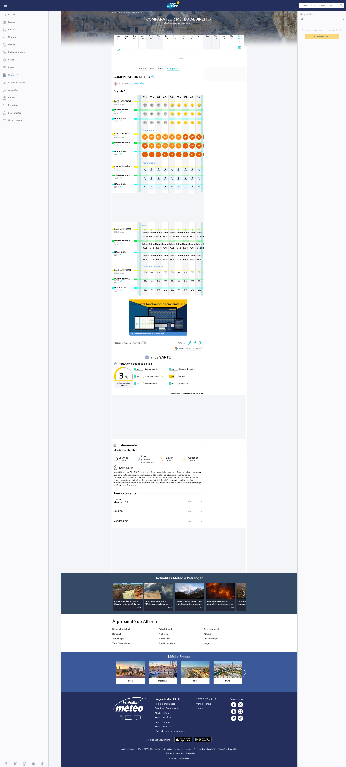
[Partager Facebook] (195, 343)
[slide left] (140, 143)
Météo (114, 12)
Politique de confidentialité (205, 749)
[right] (244, 593)
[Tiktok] (240, 718)
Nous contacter (162, 726)
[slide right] (202, 143)
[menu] (6, 5)
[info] (152, 77)
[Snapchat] (233, 711)
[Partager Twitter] (201, 343)
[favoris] (209, 19)
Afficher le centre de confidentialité (180, 753)
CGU (139, 749)
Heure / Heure (157, 68)
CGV (146, 749)
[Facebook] (233, 704)
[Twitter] (240, 704)
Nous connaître (162, 717)
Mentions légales (128, 749)
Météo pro (201, 708)
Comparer (172, 68)
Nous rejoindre (162, 722)
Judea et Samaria (131, 12)
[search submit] (341, 5)
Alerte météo (161, 713)
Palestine (121, 12)
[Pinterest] (233, 718)
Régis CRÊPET (139, 83)
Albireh (140, 12)
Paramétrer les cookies (227, 749)
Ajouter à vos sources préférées (190, 348)
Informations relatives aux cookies (177, 749)
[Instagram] (240, 711)
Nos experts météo (164, 703)
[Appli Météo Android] (203, 740)
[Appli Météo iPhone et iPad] (183, 740)
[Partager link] (189, 343)
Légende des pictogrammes (169, 731)
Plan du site (155, 749)
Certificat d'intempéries (167, 708)
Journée (142, 68)
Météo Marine (203, 703)
